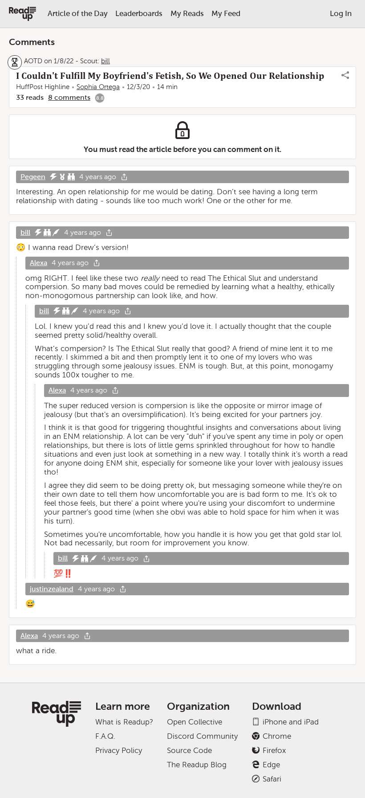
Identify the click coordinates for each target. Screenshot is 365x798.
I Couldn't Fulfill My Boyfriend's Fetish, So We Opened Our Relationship (170, 75)
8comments (69, 97)
